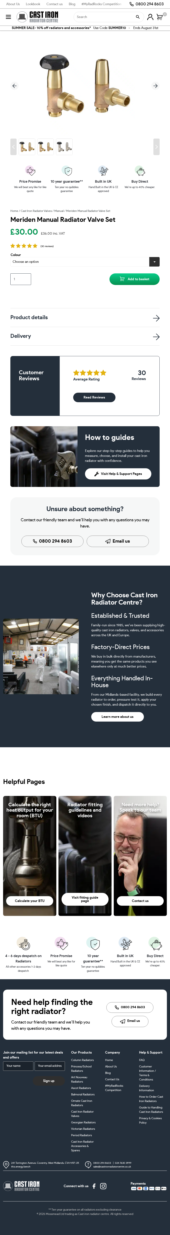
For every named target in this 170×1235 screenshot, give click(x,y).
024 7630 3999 (123, 1163)
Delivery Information (146, 1088)
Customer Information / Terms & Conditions (147, 1073)
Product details (29, 317)
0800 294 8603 (150, 4)
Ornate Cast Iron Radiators (81, 1103)
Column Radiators (82, 1060)
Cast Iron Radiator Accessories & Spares (82, 1146)
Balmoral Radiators (83, 1094)
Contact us (54, 4)
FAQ (141, 1060)
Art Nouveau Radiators (79, 1079)
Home (14, 211)
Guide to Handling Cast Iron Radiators (151, 1109)
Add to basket (138, 279)
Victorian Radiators (83, 1129)
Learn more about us (118, 716)
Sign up (49, 1080)
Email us (121, 541)
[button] (13, 147)
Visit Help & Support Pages (121, 474)
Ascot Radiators (81, 1088)
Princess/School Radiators (81, 1068)
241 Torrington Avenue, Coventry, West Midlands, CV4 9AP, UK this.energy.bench (45, 1165)
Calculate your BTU (30, 901)
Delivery (20, 336)
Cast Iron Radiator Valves (36, 211)
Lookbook (33, 4)
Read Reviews (94, 397)
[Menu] (8, 17)
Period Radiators (81, 1135)
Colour (16, 255)
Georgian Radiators (83, 1122)
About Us (13, 4)
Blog (72, 4)
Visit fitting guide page (85, 899)
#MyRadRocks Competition (101, 4)
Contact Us (112, 1079)
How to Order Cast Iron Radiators (151, 1099)
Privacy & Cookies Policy (150, 1120)
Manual (59, 211)
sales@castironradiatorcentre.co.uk (112, 1166)
